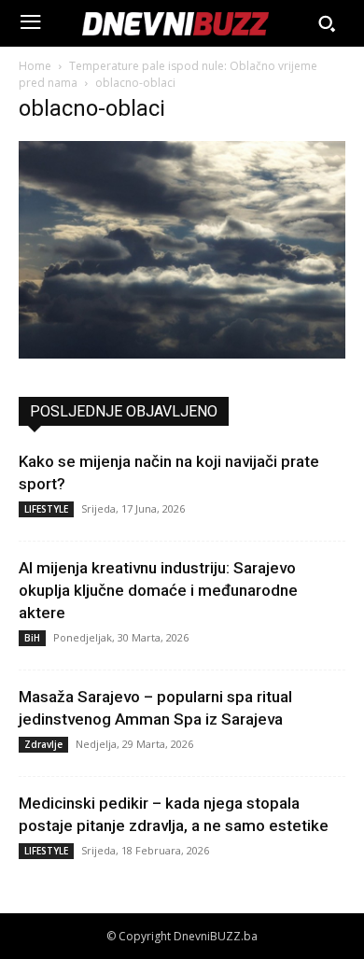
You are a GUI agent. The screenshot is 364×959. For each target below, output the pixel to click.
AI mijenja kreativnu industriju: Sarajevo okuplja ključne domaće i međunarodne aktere (158, 590)
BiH (32, 637)
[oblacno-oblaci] (182, 353)
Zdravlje (43, 744)
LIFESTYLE (46, 508)
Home (35, 66)
